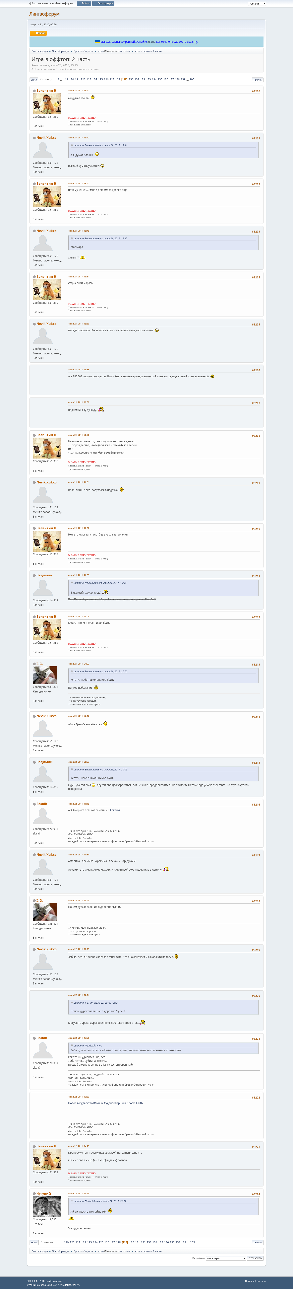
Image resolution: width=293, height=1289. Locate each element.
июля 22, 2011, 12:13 (78, 949)
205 (192, 79)
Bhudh (41, 804)
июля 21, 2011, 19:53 (78, 323)
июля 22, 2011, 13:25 (78, 1037)
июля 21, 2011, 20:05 (78, 616)
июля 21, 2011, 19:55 (78, 369)
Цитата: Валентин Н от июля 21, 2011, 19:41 (100, 145)
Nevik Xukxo (46, 137)
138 (177, 79)
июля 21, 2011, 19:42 (78, 137)
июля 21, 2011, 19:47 (78, 183)
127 (112, 79)
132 (142, 79)
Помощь (249, 1280)
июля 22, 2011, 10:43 (78, 900)
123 (89, 79)
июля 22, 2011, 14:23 (78, 1146)
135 (160, 79)
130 (131, 79)
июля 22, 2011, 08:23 (78, 761)
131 (137, 79)
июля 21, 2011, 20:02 (78, 528)
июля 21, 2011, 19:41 (78, 90)
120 (71, 79)
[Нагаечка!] (34, 1228)
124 (94, 79)
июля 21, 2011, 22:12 (78, 715)
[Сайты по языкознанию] (34, 838)
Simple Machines (54, 1281)
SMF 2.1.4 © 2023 (35, 1281)
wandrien (124, 51)
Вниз (34, 79)
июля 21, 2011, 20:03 (78, 575)
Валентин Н (46, 90)
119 (65, 79)
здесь (151, 41)
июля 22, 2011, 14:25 (78, 1193)
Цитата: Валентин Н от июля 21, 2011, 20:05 (100, 671)
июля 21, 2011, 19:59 (78, 402)
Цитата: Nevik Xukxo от (88, 1045)
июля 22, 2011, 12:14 (78, 994)
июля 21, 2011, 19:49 (78, 230)
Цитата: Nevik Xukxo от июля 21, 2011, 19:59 (100, 583)
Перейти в (198, 1258)
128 (117, 79)
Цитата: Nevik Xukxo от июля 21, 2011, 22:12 (100, 1201)
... (61, 79)
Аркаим (115, 810)
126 (106, 79)
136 (165, 79)
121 (77, 79)
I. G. (39, 664)
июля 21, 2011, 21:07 (78, 663)
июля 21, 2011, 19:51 (78, 276)
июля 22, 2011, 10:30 (78, 854)
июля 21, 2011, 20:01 (78, 482)
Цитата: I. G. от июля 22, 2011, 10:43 (96, 1002)
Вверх (34, 1242)
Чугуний (43, 1193)
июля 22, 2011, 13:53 (78, 1096)
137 (171, 79)
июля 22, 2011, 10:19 (78, 803)
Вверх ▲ (261, 1280)
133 (148, 79)
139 (183, 79)
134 (154, 79)
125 (100, 79)
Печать (258, 79)
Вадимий (44, 575)
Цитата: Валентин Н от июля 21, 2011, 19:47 (100, 238)
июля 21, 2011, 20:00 (78, 434)
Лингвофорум (44, 14)
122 (83, 79)
